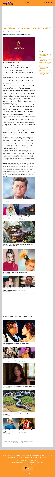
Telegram (19, 34)
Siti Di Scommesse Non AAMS (37, 455)
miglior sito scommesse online (43, 453)
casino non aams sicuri (31, 453)
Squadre (19, 2)
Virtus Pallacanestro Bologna (12, 25)
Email (30, 34)
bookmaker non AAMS (20, 453)
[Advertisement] (27, 17)
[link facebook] (47, 3)
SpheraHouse (29, 474)
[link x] (45, 3)
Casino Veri (28, 455)
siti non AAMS (6, 455)
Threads (25, 34)
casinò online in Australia (15, 455)
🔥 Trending (41, 51)
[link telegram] (48, 3)
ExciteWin (23, 455)
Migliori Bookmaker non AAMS (32, 457)
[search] (51, 3)
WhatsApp (14, 34)
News (16, 2)
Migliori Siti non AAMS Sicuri (20, 457)
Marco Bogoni (6, 31)
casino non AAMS (48, 455)
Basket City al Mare (26, 2)
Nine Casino (10, 457)
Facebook (8, 34)
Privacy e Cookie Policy (10, 453)
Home (4, 25)
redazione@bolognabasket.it (29, 464)
